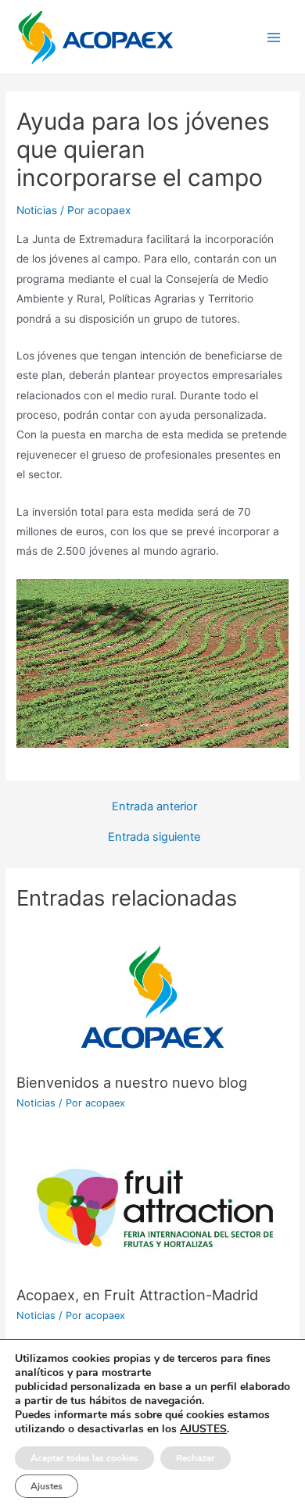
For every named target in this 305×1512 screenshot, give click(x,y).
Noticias (36, 210)
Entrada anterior (154, 807)
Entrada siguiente (154, 837)
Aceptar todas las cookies (84, 1458)
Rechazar (195, 1458)
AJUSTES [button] (203, 1428)
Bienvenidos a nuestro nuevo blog (131, 1082)
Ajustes (46, 1486)
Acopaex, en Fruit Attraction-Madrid (137, 1294)
